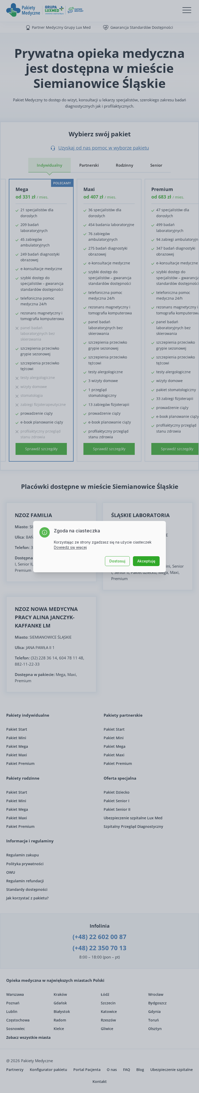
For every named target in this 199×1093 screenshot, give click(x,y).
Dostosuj (117, 561)
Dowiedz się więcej (70, 547)
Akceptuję (146, 561)
